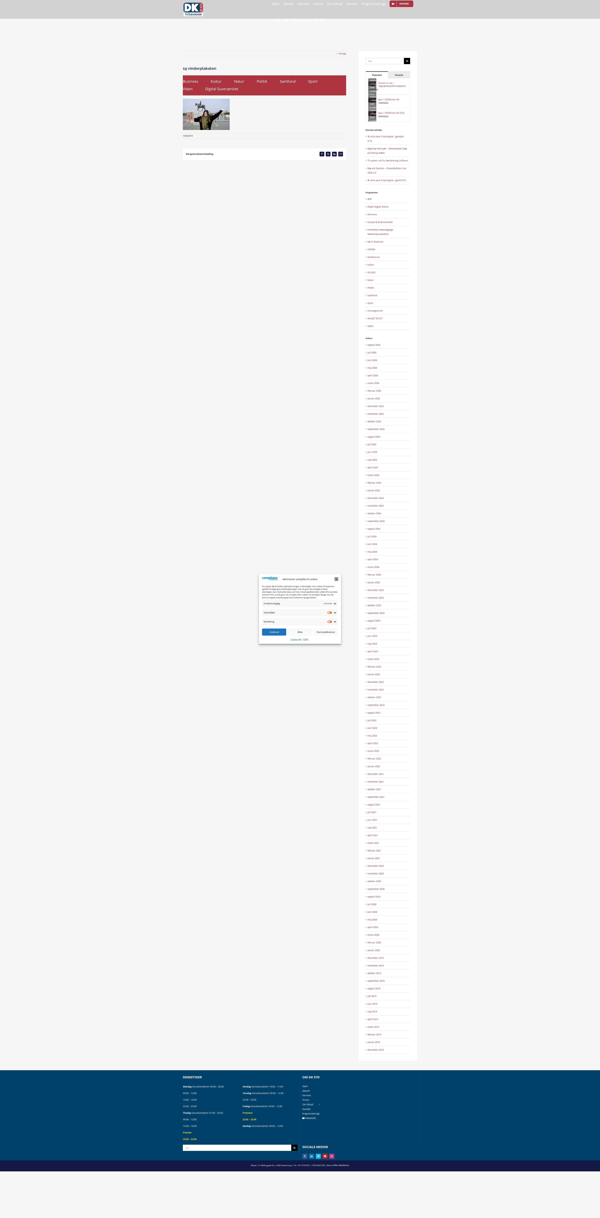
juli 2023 (372, 628)
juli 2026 (372, 352)
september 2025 (376, 429)
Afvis (300, 632)
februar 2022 (374, 758)
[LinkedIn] (311, 1156)
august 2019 (374, 988)
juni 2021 (372, 819)
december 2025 (376, 406)
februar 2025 (374, 482)
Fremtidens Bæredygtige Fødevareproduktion (380, 232)
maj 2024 (372, 551)
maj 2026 (372, 367)
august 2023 (374, 620)
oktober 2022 (374, 697)
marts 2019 (373, 1026)
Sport (313, 81)
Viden (188, 88)
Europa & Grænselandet (380, 222)
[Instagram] (331, 1156)
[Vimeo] (318, 1156)
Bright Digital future (378, 206)
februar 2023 (374, 666)
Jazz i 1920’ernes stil (388, 99)
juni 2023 (372, 635)
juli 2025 (372, 444)
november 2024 (376, 505)
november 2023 (376, 597)
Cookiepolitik (296, 639)
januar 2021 (374, 858)
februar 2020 (374, 942)
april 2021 (373, 835)
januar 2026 (374, 398)
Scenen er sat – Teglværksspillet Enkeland (391, 84)
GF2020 (371, 249)
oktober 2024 (374, 513)
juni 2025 (372, 452)
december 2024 (376, 498)
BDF (370, 199)
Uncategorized (375, 310)
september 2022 (376, 704)
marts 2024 (373, 567)
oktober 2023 (374, 605)
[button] (336, 579)
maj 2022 (372, 735)
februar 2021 (374, 850)
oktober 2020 (374, 881)
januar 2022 (374, 766)
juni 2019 (372, 1003)
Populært (377, 75)
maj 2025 (372, 459)
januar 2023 (374, 674)
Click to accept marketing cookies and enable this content (373, 83)
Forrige (342, 53)
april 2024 (373, 559)
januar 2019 (374, 1042)
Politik (262, 81)
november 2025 (376, 413)
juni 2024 (372, 544)
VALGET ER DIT (375, 318)
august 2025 (374, 436)
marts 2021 (373, 842)
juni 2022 (372, 727)
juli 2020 (372, 904)
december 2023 (376, 590)
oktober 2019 (374, 973)
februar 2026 (374, 390)
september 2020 (376, 888)
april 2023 (373, 651)
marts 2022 (373, 750)
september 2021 (376, 796)
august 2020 (374, 896)
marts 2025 (373, 475)
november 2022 (376, 689)
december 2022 (376, 681)
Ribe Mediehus (341, 1165)
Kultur (216, 81)
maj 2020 (372, 919)
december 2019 (376, 957)
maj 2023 (372, 643)
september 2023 (376, 613)
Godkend (274, 632)
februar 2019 (374, 1034)
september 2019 (376, 980)
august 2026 (374, 344)
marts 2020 (373, 934)
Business (190, 81)
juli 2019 (372, 996)
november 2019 (376, 965)
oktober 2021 (374, 789)
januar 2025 (374, 490)
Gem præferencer (326, 632)
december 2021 (376, 773)
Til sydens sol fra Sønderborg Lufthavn (388, 160)
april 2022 (373, 743)
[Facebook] (304, 1156)
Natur (239, 81)
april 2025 (373, 467)
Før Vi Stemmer (375, 241)
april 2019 (373, 1019)
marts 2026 (373, 383)
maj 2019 (372, 1011)
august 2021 (374, 804)
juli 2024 (372, 536)
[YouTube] (325, 1156)
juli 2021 (372, 812)
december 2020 (376, 865)
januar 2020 (374, 950)
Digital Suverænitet (221, 88)
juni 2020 (372, 911)
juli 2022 (372, 720)
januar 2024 (374, 582)
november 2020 (376, 873)
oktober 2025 (374, 421)
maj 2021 (372, 827)
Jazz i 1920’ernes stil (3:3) (391, 112)
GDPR (305, 639)
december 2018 (376, 1049)
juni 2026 (372, 360)
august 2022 (374, 712)
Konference (374, 257)
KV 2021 (372, 272)
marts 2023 (373, 658)
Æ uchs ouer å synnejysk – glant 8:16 (387, 180)
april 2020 (373, 927)
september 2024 (376, 521)
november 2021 (376, 781)
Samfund (288, 81)
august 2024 (374, 528)
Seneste (399, 75)
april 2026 (373, 375)
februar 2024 (374, 574)
